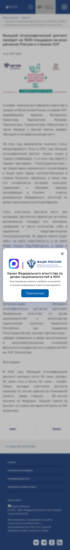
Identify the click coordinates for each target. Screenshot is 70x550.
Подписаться (35, 293)
